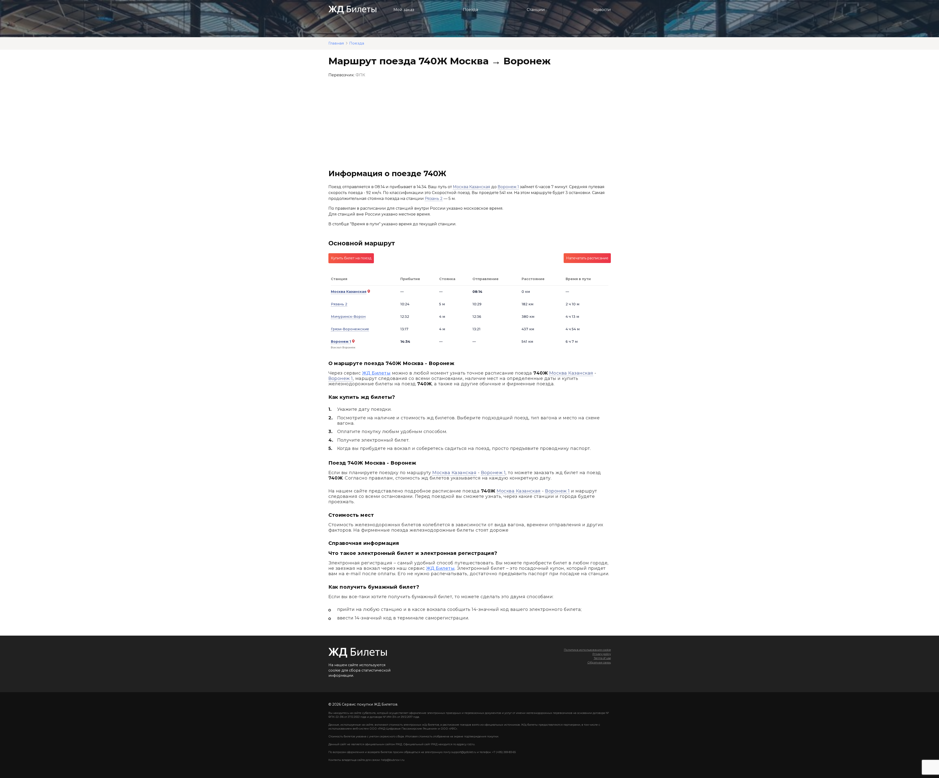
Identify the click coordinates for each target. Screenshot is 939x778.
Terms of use (602, 658)
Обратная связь (599, 662)
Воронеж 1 (508, 186)
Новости (602, 9)
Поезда (470, 9)
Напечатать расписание (587, 258)
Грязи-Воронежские (350, 329)
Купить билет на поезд (351, 258)
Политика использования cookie (587, 650)
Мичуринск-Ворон (348, 316)
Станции (536, 9)
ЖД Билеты (376, 373)
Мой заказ (403, 9)
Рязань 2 (434, 198)
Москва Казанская (471, 186)
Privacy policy (601, 654)
